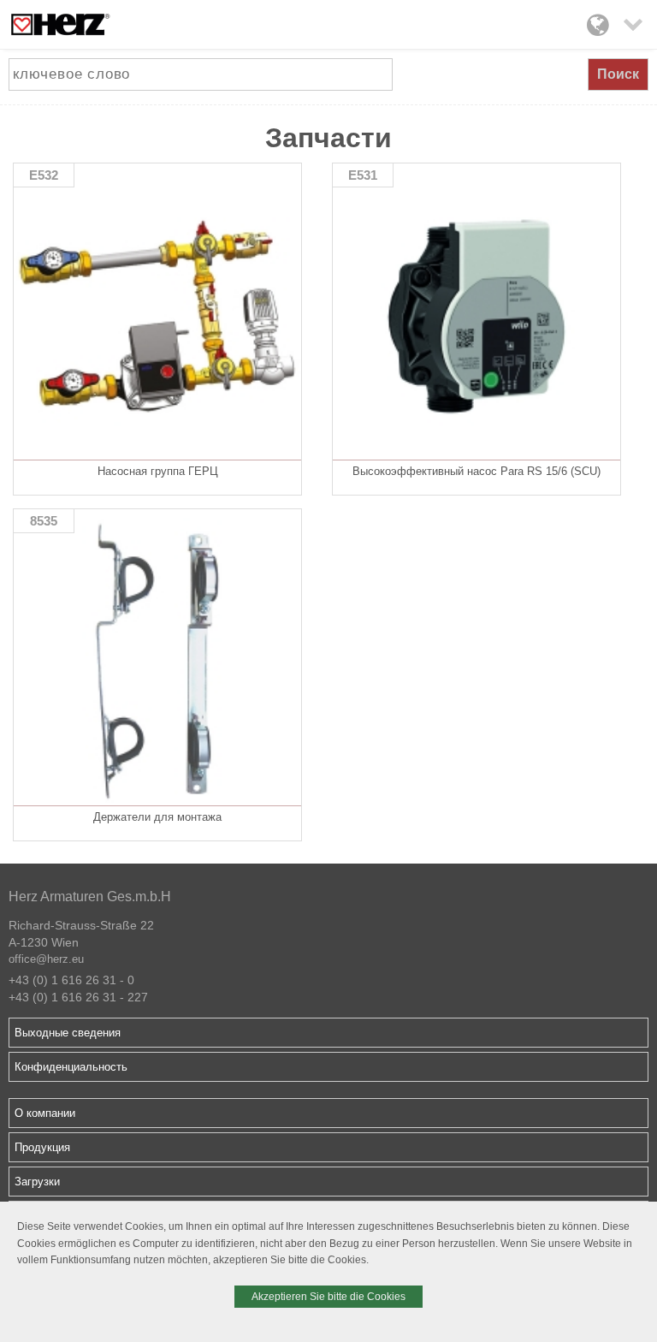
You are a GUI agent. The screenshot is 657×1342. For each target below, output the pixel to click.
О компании (45, 1113)
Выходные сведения (68, 1032)
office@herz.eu (46, 959)
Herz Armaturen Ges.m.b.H (90, 896)
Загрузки (37, 1181)
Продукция (42, 1147)
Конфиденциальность (71, 1066)
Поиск (618, 74)
